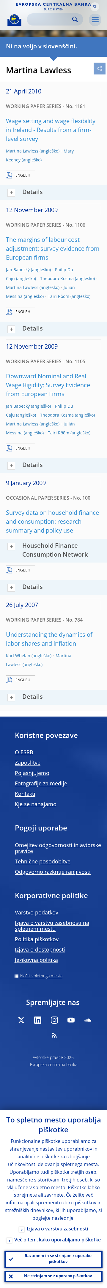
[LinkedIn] (38, 1020)
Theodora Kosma (57, 279)
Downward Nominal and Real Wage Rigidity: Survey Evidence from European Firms (48, 386)
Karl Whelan (18, 656)
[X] (21, 1020)
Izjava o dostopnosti (40, 950)
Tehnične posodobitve (42, 862)
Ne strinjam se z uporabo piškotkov (58, 1276)
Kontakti (25, 794)
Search (75, 19)
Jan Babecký (18, 270)
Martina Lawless (22, 151)
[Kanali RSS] (54, 1035)
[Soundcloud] (88, 1020)
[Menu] (95, 20)
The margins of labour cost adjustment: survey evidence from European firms (53, 249)
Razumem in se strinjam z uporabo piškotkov (58, 1259)
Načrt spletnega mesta (41, 976)
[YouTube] (71, 1020)
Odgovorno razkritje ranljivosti (53, 872)
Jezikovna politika (36, 960)
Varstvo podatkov (36, 913)
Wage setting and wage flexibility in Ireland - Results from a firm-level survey (50, 130)
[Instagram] (54, 1020)
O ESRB (24, 752)
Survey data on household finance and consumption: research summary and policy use (52, 522)
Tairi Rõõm (58, 297)
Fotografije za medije (41, 784)
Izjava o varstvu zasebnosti (57, 1229)
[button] (94, 6)
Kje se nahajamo (35, 804)
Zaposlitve (27, 763)
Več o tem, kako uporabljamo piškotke (57, 1240)
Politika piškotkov (37, 939)
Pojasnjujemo (32, 773)
